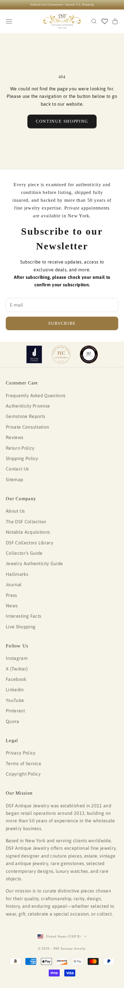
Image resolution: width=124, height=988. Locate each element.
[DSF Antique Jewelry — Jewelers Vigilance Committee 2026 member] (61, 354)
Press (11, 595)
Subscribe (62, 323)
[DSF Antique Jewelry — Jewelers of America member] (34, 354)
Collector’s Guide (24, 553)
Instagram (17, 658)
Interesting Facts (23, 616)
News (12, 605)
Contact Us (17, 468)
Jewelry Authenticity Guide (34, 563)
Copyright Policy (23, 773)
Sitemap (14, 479)
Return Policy (20, 448)
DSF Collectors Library (29, 542)
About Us (15, 510)
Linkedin (15, 689)
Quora (12, 721)
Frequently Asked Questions (35, 395)
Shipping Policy (22, 458)
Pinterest (15, 710)
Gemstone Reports (25, 416)
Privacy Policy (20, 752)
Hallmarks (17, 574)
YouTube (15, 700)
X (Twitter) (17, 668)
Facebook (16, 679)
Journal (14, 584)
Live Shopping (20, 626)
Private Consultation (27, 426)
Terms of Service (23, 763)
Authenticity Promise (28, 405)
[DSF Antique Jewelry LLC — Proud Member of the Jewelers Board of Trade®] (89, 354)
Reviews (14, 437)
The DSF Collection (26, 521)
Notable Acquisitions (28, 532)
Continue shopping (62, 121)
